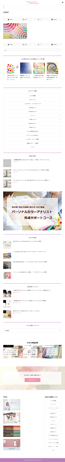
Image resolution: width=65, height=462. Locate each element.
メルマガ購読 (32, 95)
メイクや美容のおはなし (32, 131)
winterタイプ (32, 127)
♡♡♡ (32, 147)
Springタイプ (32, 107)
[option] (13, 351)
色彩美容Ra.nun (32, 380)
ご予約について (32, 119)
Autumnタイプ (32, 123)
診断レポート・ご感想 (32, 143)
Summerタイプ (32, 111)
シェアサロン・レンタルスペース (32, 103)
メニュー (32, 115)
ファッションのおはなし (32, 135)
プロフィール (32, 99)
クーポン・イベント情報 (32, 139)
